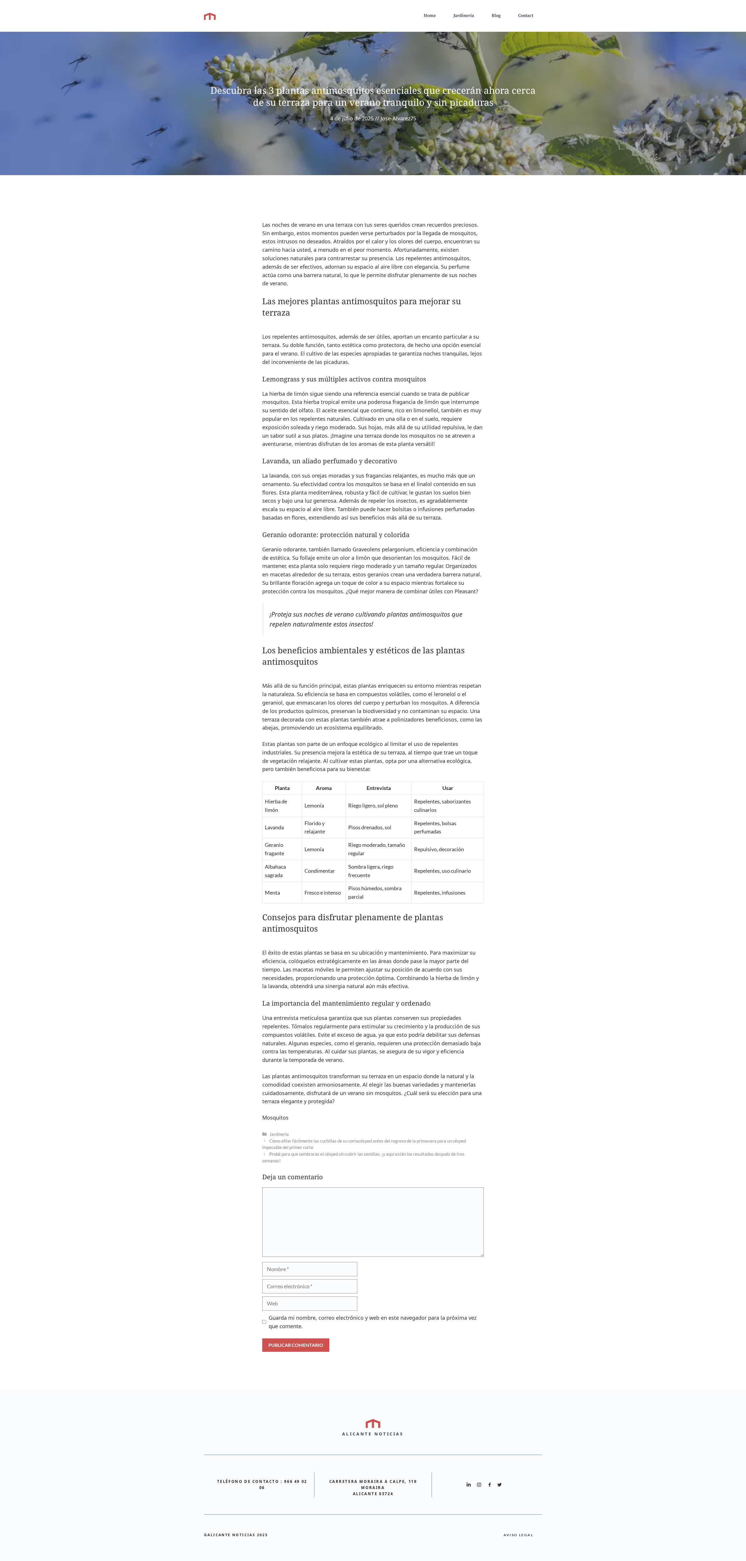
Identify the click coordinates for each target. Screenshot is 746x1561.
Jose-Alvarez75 (398, 118)
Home (430, 15)
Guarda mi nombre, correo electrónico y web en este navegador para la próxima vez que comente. (372, 1322)
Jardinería (463, 15)
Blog (496, 15)
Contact (525, 15)
